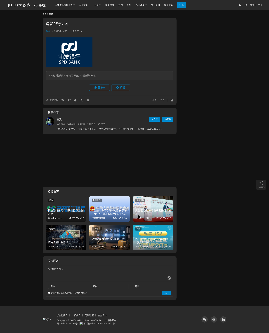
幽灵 (48, 31)
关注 (156, 119)
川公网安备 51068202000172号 (99, 323)
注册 (260, 5)
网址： (138, 286)
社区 (181, 5)
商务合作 (102, 315)
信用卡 (52, 229)
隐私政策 (89, 315)
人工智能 (83, 5)
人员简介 (76, 315)
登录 (252, 5)
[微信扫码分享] (63, 100)
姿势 (96, 5)
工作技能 (96, 229)
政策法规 (96, 200)
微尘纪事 (109, 5)
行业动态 (140, 5)
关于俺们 (155, 5)
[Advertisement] (110, 162)
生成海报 (53, 100)
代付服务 (168, 5)
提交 (166, 293)
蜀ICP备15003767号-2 (68, 323)
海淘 (120, 5)
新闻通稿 (140, 200)
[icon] (204, 319)
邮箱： (95, 286)
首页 (44, 14)
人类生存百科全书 (64, 5)
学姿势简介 (62, 315)
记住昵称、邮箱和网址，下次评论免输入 (68, 293)
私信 (169, 119)
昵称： (53, 286)
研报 (129, 5)
